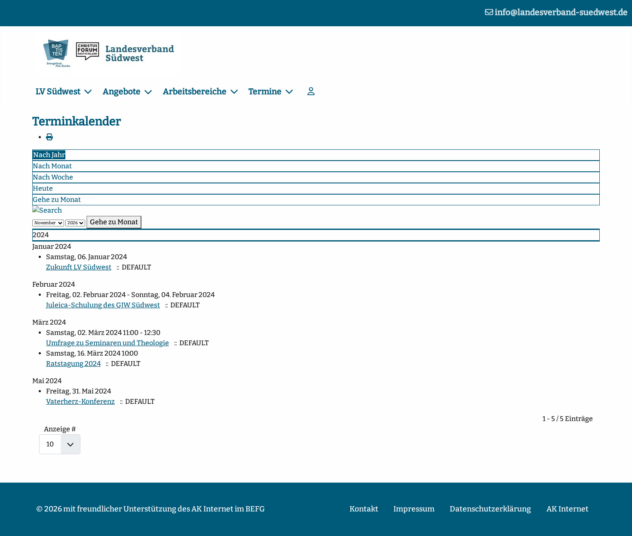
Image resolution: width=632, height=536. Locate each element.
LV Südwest (58, 91)
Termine (265, 91)
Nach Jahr (49, 155)
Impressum (414, 509)
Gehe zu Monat (57, 199)
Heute (43, 188)
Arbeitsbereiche (195, 91)
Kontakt (364, 509)
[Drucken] (49, 137)
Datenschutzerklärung (490, 509)
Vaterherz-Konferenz (80, 401)
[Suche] (47, 210)
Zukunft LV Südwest (78, 267)
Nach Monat (52, 166)
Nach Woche (53, 177)
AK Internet (567, 509)
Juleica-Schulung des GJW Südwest (103, 305)
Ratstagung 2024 (73, 363)
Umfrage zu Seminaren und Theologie (107, 343)
